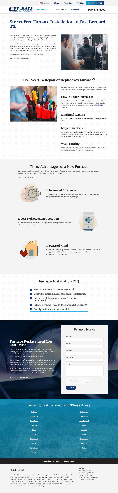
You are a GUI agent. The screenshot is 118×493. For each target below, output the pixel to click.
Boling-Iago (84, 412)
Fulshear (84, 425)
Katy (34, 430)
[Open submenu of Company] (81, 9)
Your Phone (69, 350)
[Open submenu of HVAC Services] (50, 9)
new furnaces (98, 105)
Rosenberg (84, 439)
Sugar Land (34, 448)
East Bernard (84, 421)
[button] (59, 290)
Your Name (69, 336)
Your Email (69, 343)
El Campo (34, 425)
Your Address (70, 357)
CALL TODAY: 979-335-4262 (19, 58)
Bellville (34, 412)
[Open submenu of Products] (66, 9)
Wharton (34, 452)
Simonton (84, 443)
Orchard (34, 434)
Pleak (84, 434)
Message (68, 364)
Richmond (34, 439)
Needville (84, 430)
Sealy (34, 443)
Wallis (84, 448)
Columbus (84, 416)
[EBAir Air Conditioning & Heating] (20, 8)
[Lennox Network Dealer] (45, 3)
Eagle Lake (34, 421)
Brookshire (34, 416)
